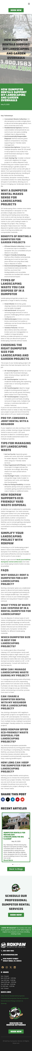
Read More (8, 860)
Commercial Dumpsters (9, 998)
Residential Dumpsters (17, 996)
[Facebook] (2, 967)
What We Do (5, 996)
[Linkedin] (14, 967)
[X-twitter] (10, 967)
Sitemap (4, 1003)
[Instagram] (6, 967)
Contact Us (19, 1001)
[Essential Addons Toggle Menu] (29, 4)
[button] (3, 799)
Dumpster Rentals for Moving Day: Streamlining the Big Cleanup (14, 835)
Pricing (13, 1001)
